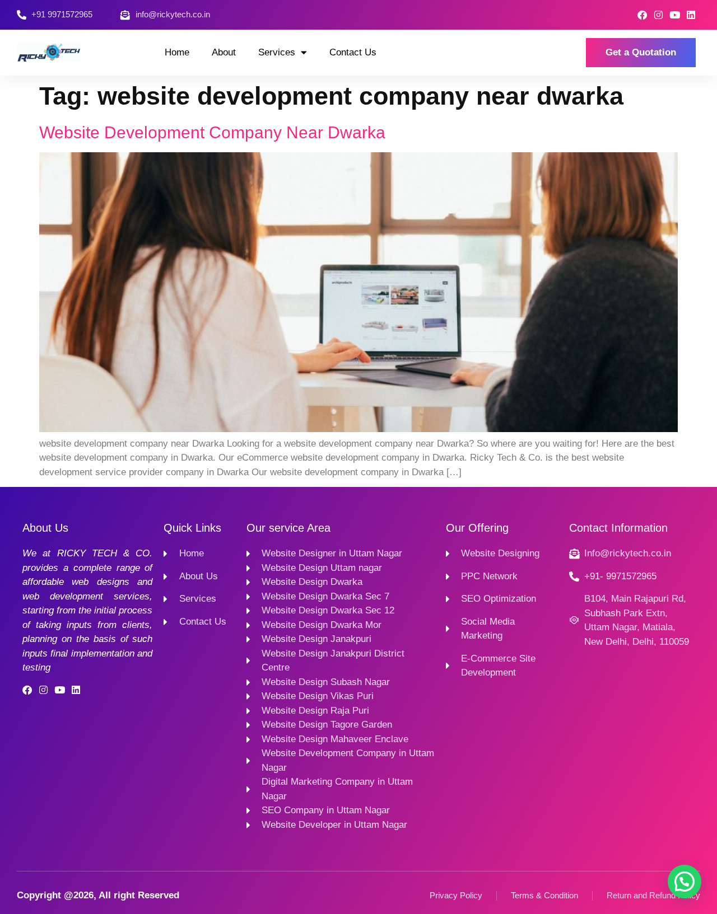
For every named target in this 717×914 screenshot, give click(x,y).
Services (276, 52)
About (224, 52)
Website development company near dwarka (212, 132)
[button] (684, 881)
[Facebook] (642, 15)
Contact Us (352, 52)
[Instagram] (658, 15)
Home (177, 52)
